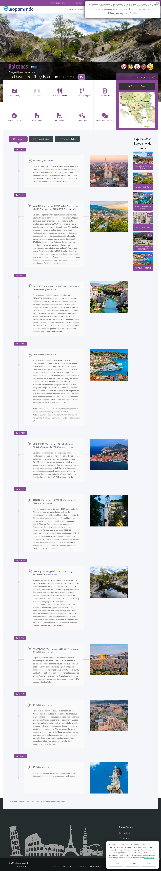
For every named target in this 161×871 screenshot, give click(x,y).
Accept (149, 863)
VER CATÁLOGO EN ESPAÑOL (58, 3)
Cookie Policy (149, 858)
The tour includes (68, 139)
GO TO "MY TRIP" (77, 3)
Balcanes (19, 66)
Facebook (126, 833)
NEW (71, 9)
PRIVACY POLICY (96, 867)
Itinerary (20, 139)
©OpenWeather (60, 801)
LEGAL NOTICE (80, 867)
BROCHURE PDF (81, 9)
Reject (116, 863)
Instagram (127, 838)
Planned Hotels (43, 139)
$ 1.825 (146, 77)
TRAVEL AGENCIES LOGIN (61, 867)
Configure (132, 863)
